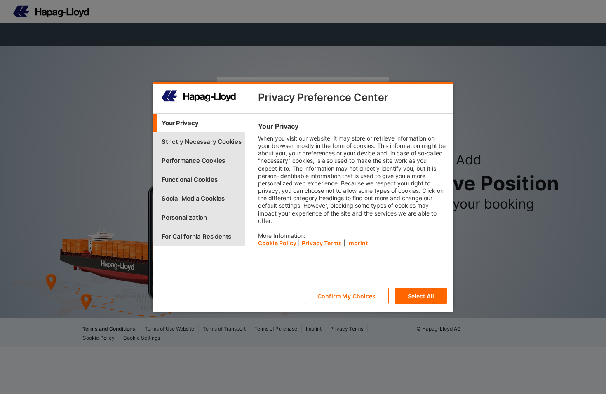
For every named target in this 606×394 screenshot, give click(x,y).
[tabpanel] (352, 186)
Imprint (357, 242)
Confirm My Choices (346, 296)
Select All (421, 296)
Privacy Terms (322, 242)
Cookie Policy (277, 242)
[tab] (199, 123)
